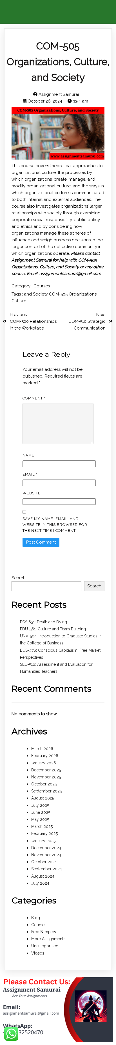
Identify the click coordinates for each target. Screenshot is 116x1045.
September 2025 (46, 791)
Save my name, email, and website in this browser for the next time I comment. (55, 525)
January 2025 (43, 841)
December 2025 (46, 770)
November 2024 (46, 855)
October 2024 (44, 862)
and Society (36, 294)
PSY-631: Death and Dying (43, 622)
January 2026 (43, 763)
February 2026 (44, 755)
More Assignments (48, 939)
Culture (19, 300)
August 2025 (42, 798)
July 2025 (40, 805)
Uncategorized (44, 946)
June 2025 (40, 812)
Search (19, 577)
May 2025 (40, 819)
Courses (42, 285)
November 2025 (46, 777)
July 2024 (40, 883)
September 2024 (46, 869)
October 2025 (44, 784)
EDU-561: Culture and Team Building (53, 629)
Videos (37, 953)
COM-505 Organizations (73, 294)
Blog (35, 917)
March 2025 (42, 826)
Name (30, 455)
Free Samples (43, 932)
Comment (34, 398)
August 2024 (42, 876)
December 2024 (46, 848)
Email (30, 474)
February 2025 (44, 833)
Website (32, 493)
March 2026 (42, 748)
